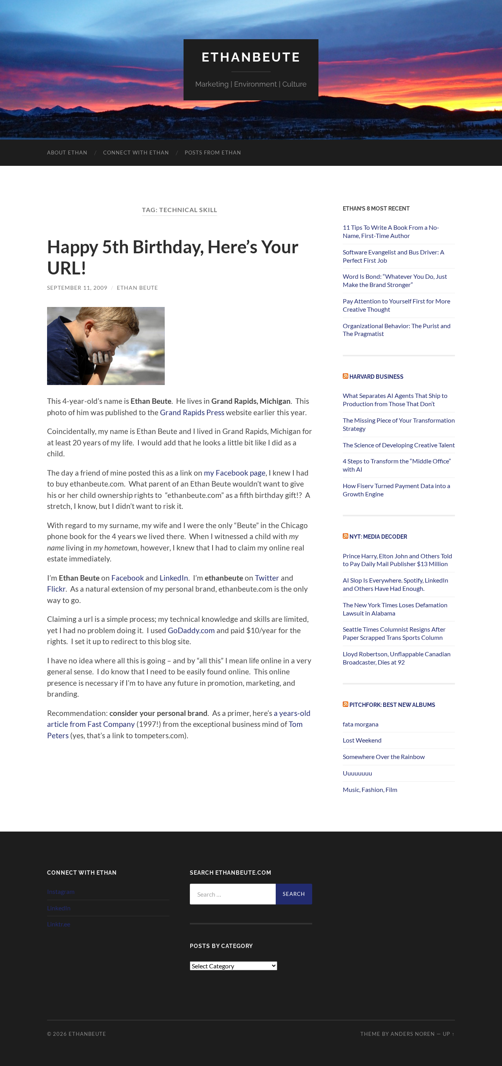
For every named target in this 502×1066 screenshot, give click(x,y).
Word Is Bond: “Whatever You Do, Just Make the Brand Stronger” (395, 280)
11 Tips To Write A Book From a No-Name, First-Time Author (391, 231)
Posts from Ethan (213, 152)
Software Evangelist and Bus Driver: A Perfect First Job (393, 256)
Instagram (61, 891)
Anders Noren (413, 1034)
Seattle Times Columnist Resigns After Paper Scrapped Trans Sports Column (394, 633)
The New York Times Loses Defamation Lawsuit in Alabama (395, 609)
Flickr (56, 588)
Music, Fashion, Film (370, 789)
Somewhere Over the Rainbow (384, 756)
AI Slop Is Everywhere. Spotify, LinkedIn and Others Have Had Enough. (395, 584)
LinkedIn (174, 577)
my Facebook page (235, 472)
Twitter (267, 577)
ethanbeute (251, 57)
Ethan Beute (137, 287)
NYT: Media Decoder (378, 536)
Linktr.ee (58, 924)
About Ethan (67, 152)
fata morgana (360, 724)
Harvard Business (376, 376)
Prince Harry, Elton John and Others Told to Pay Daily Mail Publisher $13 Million (397, 560)
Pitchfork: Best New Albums (392, 704)
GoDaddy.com (191, 630)
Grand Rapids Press (192, 412)
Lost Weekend (362, 740)
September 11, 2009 (77, 287)
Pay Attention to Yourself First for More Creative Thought (396, 305)
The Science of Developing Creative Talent (399, 445)
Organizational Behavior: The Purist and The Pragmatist (397, 330)
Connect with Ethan (136, 152)
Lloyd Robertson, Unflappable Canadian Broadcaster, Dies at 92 (397, 658)
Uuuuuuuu (357, 773)
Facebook (127, 577)
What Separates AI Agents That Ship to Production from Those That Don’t (395, 399)
